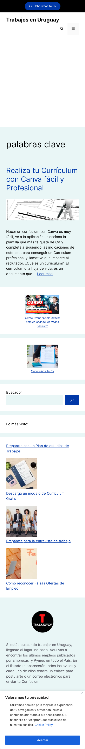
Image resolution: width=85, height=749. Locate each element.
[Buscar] (72, 400)
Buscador (14, 392)
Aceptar (42, 740)
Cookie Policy (44, 724)
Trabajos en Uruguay (32, 20)
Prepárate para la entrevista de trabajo (38, 541)
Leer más (45, 274)
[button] (61, 29)
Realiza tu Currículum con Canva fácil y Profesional (42, 179)
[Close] (82, 693)
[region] (42, 720)
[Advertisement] (42, 84)
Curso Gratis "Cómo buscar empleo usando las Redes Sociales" (42, 322)
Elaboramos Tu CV (42, 371)
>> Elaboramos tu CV (42, 6)
